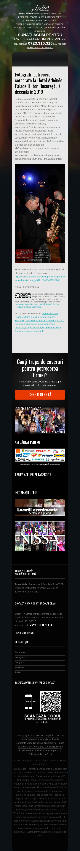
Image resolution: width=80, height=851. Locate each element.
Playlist (40, 735)
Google (18, 662)
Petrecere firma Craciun (27, 317)
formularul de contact (40, 47)
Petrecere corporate (34, 331)
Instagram (20, 657)
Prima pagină (23, 735)
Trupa (34, 735)
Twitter (18, 672)
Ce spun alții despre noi (45, 743)
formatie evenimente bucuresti (40, 320)
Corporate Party (33, 327)
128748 (19, 591)
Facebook (20, 652)
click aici (44, 722)
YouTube (19, 667)
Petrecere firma (50, 313)
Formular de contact (24, 633)
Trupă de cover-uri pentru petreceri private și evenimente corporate (40, 739)
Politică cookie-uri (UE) (40, 754)
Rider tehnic (33, 746)
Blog (42, 746)
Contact (49, 746)
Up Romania (48, 327)
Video (30, 743)
